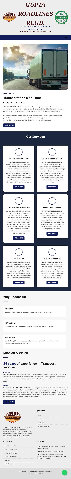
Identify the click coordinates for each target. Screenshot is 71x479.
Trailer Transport (9, 464)
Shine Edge (40, 473)
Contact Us (9, 125)
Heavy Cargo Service (11, 456)
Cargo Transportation (11, 449)
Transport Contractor (11, 453)
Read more (19, 187)
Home (39, 415)
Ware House (8, 460)
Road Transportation (10, 446)
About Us (40, 419)
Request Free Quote (43, 426)
